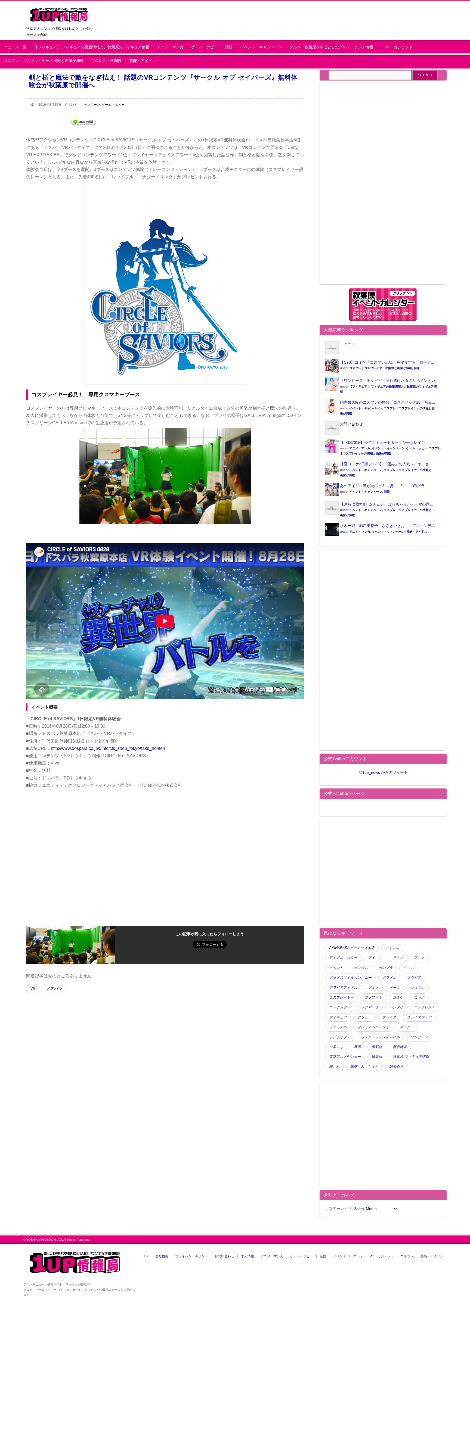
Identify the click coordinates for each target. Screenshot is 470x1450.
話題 (229, 47)
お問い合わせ (351, 424)
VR (32, 988)
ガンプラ (386, 968)
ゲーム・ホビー (204, 47)
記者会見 (396, 1067)
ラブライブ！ (339, 1037)
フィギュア (338, 1017)
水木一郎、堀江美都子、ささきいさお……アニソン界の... (389, 525)
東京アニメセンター (345, 1057)
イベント (336, 968)
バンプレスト (424, 1007)
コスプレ (417, 988)
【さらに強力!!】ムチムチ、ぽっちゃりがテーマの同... (386, 504)
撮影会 (377, 1047)
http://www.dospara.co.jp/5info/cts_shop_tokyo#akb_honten (108, 748)
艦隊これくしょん (364, 1067)
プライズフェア (419, 1017)
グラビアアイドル (343, 988)
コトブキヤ (373, 997)
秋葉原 (377, 1057)
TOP (145, 1256)
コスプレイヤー (341, 997)
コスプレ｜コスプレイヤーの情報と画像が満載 (44, 61)
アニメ (419, 958)
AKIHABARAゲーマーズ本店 (352, 948)
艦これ (334, 1067)
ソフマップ (370, 1007)
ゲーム (394, 988)
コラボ (419, 997)
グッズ (408, 968)
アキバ (398, 958)
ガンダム (361, 968)
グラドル (389, 978)
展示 (357, 1047)
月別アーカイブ (338, 1208)
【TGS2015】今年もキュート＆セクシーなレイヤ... (384, 442)
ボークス (407, 1027)
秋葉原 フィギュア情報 (411, 1057)
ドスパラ (54, 988)
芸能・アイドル (142, 61)
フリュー (364, 1017)
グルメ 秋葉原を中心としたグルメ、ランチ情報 (333, 47)
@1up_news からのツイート (383, 772)
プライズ (389, 1017)
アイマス (375, 958)
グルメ (373, 988)
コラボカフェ (339, 1007)
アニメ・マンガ (170, 47)
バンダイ (396, 1007)
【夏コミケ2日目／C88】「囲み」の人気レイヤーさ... (386, 464)
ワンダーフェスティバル (380, 1037)
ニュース (347, 344)
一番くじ (336, 1047)
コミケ (398, 997)
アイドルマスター (343, 958)
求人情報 (247, 1256)
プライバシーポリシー (191, 1256)
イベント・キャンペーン (261, 47)
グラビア (414, 978)
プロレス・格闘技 (106, 61)
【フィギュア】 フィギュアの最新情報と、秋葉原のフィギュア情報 (91, 47)
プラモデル (338, 1027)
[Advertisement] (370, 187)
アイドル (392, 948)
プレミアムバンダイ (373, 1027)
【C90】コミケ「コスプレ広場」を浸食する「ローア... (387, 362)
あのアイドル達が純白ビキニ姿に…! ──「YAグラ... (384, 486)
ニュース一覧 (15, 47)
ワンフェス (419, 1037)
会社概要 (161, 1256)
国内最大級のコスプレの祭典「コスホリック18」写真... (387, 402)
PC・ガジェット (399, 47)
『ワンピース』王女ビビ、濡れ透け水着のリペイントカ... (389, 380)
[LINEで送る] (83, 121)
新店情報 (400, 1047)
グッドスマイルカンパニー (350, 978)
